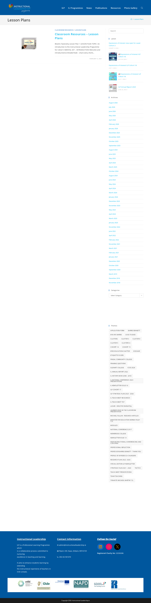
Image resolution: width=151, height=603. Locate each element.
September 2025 (114, 145)
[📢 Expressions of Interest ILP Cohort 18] (113, 56)
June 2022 (112, 231)
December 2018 (114, 278)
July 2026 (112, 107)
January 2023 (113, 223)
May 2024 (112, 184)
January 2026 (113, 128)
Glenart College (117, 368)
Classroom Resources (64, 30)
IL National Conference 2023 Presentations (121, 380)
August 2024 (113, 175)
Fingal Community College (121, 359)
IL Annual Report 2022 (119, 372)
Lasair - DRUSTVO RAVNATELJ (121, 406)
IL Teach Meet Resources (120, 398)
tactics (138, 468)
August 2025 (113, 150)
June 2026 (112, 111)
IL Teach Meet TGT (117, 402)
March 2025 (113, 167)
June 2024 (112, 180)
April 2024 (112, 188)
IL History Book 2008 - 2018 (120, 376)
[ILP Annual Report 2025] (113, 88)
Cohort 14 (114, 347)
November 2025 (114, 137)
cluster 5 (114, 343)
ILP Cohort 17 (115, 390)
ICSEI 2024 (131, 368)
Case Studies (130, 335)
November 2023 (114, 205)
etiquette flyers (117, 355)
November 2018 (114, 283)
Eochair (136, 351)
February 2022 (114, 240)
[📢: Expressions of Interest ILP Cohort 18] (113, 76)
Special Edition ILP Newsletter (122, 464)
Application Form (117, 331)
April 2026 (112, 120)
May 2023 (112, 210)
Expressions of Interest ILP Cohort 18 (123, 65)
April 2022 (112, 235)
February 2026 (114, 124)
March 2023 (113, 218)
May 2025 (112, 158)
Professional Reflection (120, 447)
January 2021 (113, 257)
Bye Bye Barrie (116, 335)
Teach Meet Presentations (121, 472)
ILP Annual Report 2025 (127, 87)
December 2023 (114, 201)
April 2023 (112, 214)
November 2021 (114, 244)
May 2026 (112, 115)
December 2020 (114, 261)
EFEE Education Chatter (120, 351)
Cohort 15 (126, 347)
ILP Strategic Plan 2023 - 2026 (122, 394)
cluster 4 (136, 339)
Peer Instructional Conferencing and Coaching (125, 442)
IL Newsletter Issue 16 (119, 386)
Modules (114, 425)
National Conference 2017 (121, 430)
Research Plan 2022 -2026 (120, 460)
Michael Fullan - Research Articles (124, 416)
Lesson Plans (138, 19)
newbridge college (118, 434)
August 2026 (113, 103)
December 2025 (114, 133)
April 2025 (112, 163)
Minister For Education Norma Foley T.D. (125, 420)
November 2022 (114, 227)
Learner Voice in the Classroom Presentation (123, 411)
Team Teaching (116, 476)
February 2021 (114, 253)
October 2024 (113, 171)
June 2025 (112, 154)
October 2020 (113, 265)
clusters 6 (126, 343)
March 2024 (113, 193)
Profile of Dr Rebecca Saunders (123, 456)
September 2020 (114, 270)
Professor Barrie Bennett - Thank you (125, 452)
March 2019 (113, 274)
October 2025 (113, 141)
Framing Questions (118, 364)
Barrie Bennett (134, 331)
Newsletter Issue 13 (118, 438)
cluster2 (114, 339)
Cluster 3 (125, 339)
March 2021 (113, 248)
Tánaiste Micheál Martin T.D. (121, 480)
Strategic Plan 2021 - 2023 (120, 468)
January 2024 (113, 197)
